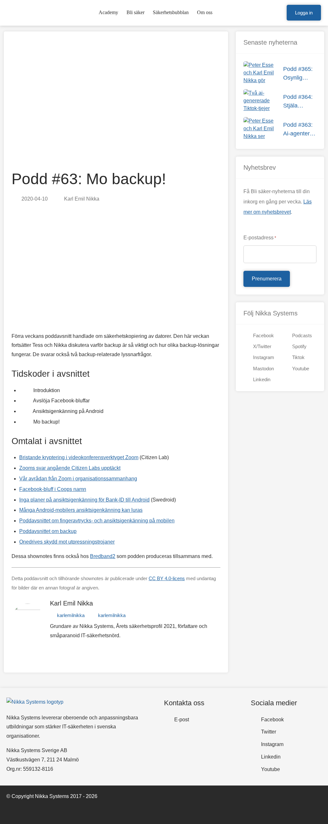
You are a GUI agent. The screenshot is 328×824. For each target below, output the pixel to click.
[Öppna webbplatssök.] (268, 12)
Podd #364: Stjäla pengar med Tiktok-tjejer (298, 102)
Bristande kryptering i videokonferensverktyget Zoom (78, 457)
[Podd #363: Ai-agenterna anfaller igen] (259, 129)
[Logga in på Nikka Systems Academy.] (279, 12)
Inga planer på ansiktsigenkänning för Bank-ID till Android (84, 499)
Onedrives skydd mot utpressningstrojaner (67, 542)
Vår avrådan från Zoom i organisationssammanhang (78, 478)
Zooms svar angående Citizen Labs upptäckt (69, 468)
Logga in (304, 12)
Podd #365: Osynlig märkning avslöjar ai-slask (298, 74)
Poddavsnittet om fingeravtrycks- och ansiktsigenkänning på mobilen (97, 520)
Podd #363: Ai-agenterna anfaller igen (299, 130)
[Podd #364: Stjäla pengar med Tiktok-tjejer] (259, 101)
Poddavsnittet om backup (48, 531)
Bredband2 (102, 556)
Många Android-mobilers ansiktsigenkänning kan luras (81, 510)
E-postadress (259, 237)
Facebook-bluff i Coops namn (52, 489)
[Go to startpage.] (24, 12)
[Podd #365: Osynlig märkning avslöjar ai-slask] (259, 73)
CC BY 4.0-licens (167, 578)
